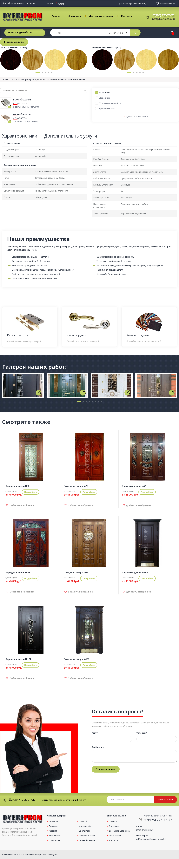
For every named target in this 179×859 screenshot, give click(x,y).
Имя (95, 733)
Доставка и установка (101, 16)
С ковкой (83, 821)
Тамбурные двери (87, 835)
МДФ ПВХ (53, 821)
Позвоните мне (165, 799)
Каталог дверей (18, 32)
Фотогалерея (115, 835)
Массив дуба (85, 826)
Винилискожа (55, 835)
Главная (56, 16)
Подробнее (30, 491)
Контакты (126, 16)
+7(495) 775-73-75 (162, 15)
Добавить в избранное (137, 116)
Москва (61, 3)
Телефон (141, 733)
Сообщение (98, 747)
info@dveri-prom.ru (163, 19)
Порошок (53, 826)
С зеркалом (54, 840)
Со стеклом (84, 830)
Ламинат (53, 830)
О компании (74, 16)
